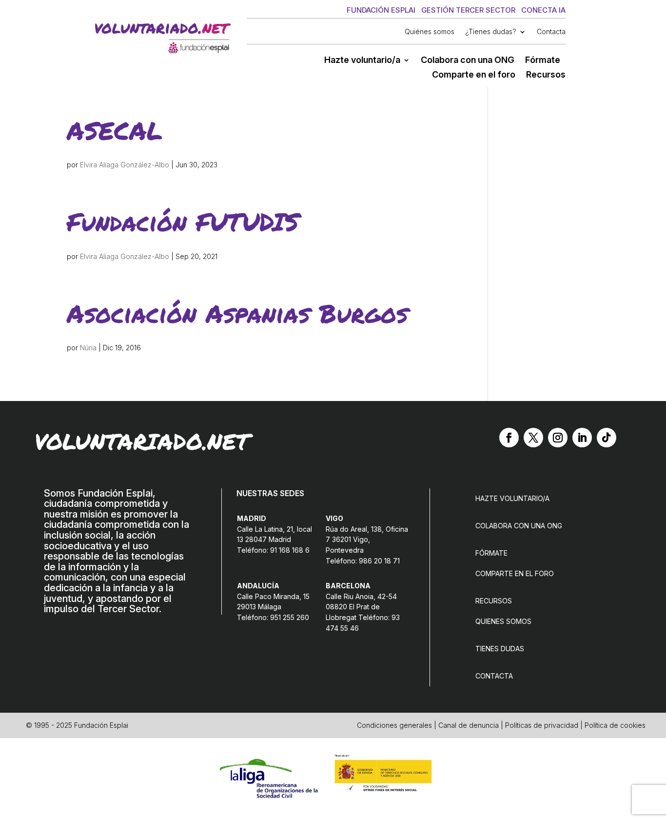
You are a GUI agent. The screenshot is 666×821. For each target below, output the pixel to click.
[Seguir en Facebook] (509, 437)
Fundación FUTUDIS (183, 221)
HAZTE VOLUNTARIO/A (512, 498)
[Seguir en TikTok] (606, 437)
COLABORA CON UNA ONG (518, 525)
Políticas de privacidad (541, 725)
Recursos (546, 75)
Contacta (551, 32)
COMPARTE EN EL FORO (514, 573)
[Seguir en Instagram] (558, 437)
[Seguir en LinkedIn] (582, 437)
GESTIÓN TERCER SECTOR (468, 10)
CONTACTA (494, 676)
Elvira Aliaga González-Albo (124, 164)
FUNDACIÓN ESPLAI (381, 10)
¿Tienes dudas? (490, 32)
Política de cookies (615, 725)
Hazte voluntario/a (362, 61)
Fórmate (542, 61)
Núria (88, 347)
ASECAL (114, 130)
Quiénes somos (429, 32)
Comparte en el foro (473, 75)
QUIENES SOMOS (503, 621)
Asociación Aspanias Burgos (237, 313)
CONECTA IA (543, 10)
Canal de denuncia (468, 725)
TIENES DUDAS (499, 648)
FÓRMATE (491, 553)
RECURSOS (493, 601)
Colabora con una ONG (467, 61)
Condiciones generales (394, 725)
